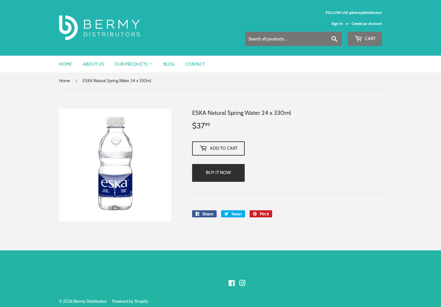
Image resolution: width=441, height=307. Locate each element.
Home (65, 64)
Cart (369, 38)
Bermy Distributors (90, 301)
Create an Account (367, 23)
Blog (169, 64)
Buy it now (218, 172)
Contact (195, 64)
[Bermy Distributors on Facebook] (231, 284)
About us (93, 64)
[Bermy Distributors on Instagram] (242, 284)
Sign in (337, 23)
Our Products (132, 64)
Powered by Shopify (130, 301)
